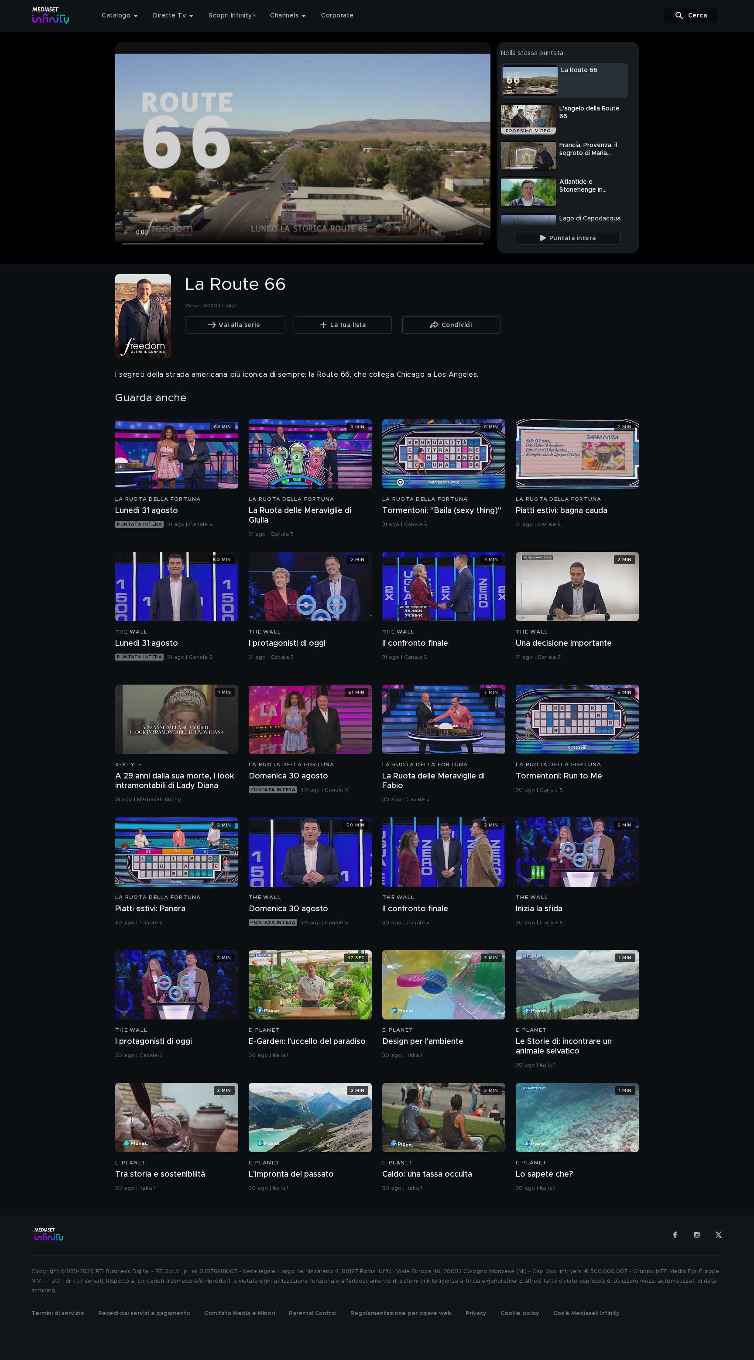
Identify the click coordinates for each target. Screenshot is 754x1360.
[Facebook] (675, 1235)
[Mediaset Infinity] (50, 15)
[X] (719, 1235)
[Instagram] (697, 1235)
